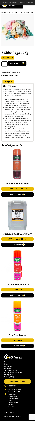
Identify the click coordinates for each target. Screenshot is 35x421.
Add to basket (15, 63)
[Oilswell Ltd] (17, 356)
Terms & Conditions (10, 370)
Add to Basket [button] (16, 295)
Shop (6, 364)
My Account (8, 368)
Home (6, 362)
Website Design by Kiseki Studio (13, 416)
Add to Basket (16, 194)
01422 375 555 (11, 386)
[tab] (8, 82)
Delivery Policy (9, 377)
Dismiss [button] (30, 2)
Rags (18, 72)
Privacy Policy (8, 375)
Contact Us (8, 366)
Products (13, 72)
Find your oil (15, 381)
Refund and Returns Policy (13, 373)
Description (8, 82)
